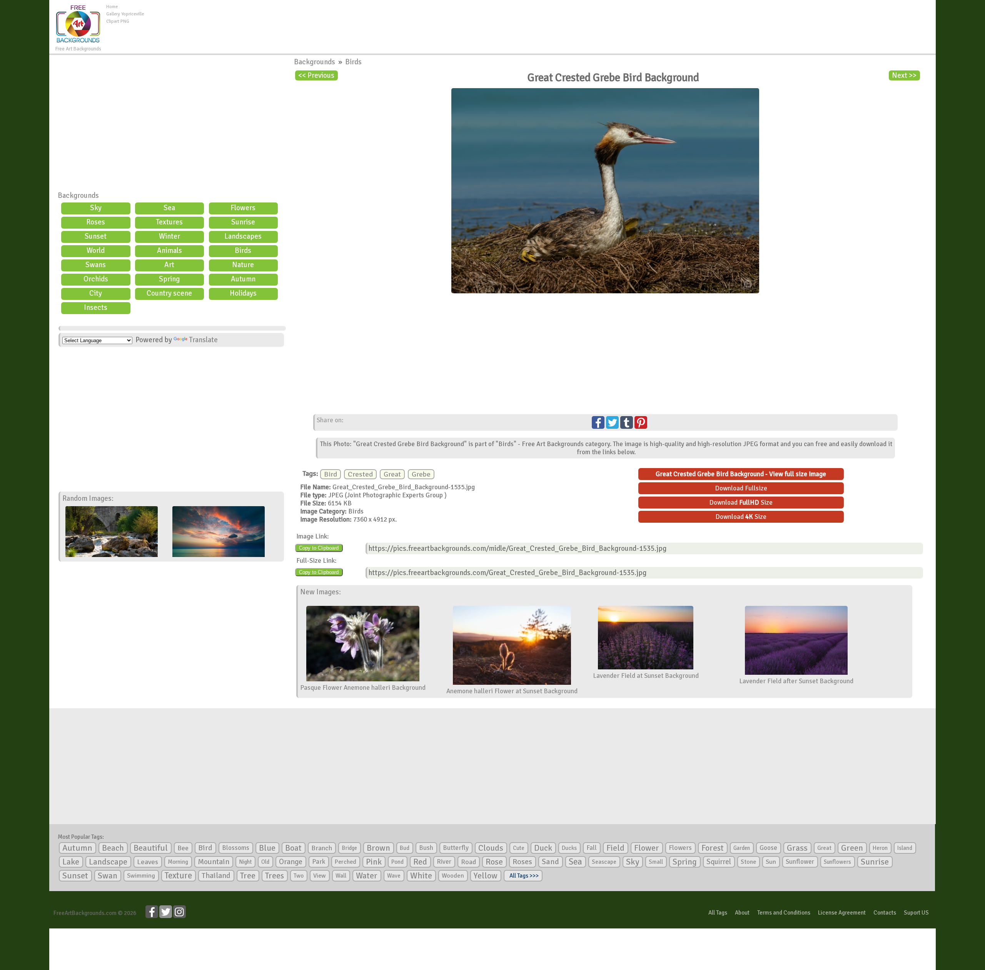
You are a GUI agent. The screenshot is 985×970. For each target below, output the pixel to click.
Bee (183, 848)
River (444, 862)
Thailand (216, 875)
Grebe (421, 474)
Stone (748, 862)
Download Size (741, 502)
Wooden (453, 876)
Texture (178, 875)
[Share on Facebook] (598, 422)
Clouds (490, 848)
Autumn (243, 279)
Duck (543, 848)
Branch (321, 848)
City (95, 293)
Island (904, 848)
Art (169, 264)
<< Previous (316, 75)
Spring (169, 279)
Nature (243, 264)
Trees (274, 876)
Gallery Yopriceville (125, 14)
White (421, 875)
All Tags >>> (523, 875)
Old (265, 861)
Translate (203, 340)
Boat (293, 848)
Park (318, 862)
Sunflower (800, 862)
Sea (169, 207)
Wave (394, 875)
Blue (267, 848)
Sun (771, 862)
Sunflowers (837, 861)
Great (392, 474)
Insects (95, 307)
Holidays (243, 293)
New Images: (320, 592)
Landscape (108, 862)
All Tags (717, 912)
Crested (360, 474)
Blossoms (235, 848)
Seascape (604, 861)
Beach (113, 848)
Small (656, 861)
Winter (169, 236)
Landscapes (243, 236)
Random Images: (88, 498)
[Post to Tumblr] (626, 422)
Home (112, 7)
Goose (768, 848)
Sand (550, 861)
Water (366, 876)
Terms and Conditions (783, 912)
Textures (169, 222)
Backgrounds (78, 195)
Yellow (486, 875)
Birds (243, 250)
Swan (107, 876)
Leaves (147, 862)
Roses (95, 222)
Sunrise (243, 222)
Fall (591, 848)
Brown (378, 848)
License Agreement (842, 912)
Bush (426, 848)
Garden (741, 848)
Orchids (95, 279)
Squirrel (718, 861)
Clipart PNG (117, 21)
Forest (712, 848)
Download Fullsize (741, 488)
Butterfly (456, 848)
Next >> (904, 75)
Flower (646, 848)
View (319, 876)
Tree (247, 875)
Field (615, 848)
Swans (95, 264)
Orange (290, 861)
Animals (169, 250)
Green (852, 848)
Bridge (349, 848)
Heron (880, 848)
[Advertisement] (540, 20)
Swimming (141, 876)
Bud (404, 848)
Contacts (884, 912)
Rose (494, 861)
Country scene (169, 293)
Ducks (569, 848)
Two (299, 875)
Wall (341, 875)
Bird (330, 474)
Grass (797, 848)
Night (245, 861)
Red (420, 861)
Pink (374, 861)
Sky (96, 207)
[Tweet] (612, 422)
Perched (345, 862)
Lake (70, 861)
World (96, 250)
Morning (178, 861)
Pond (397, 861)
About (742, 912)
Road (468, 862)
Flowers (242, 207)
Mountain (213, 861)
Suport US (916, 912)
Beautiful (151, 848)
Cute (518, 848)
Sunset (96, 236)
